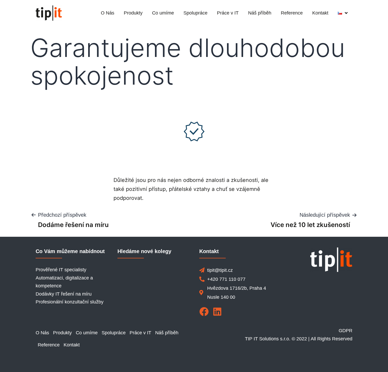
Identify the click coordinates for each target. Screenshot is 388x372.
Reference (292, 13)
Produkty (133, 13)
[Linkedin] (217, 311)
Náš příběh (259, 13)
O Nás (107, 13)
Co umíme (163, 13)
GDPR (345, 330)
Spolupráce (195, 13)
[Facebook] (204, 311)
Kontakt (320, 13)
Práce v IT (228, 13)
